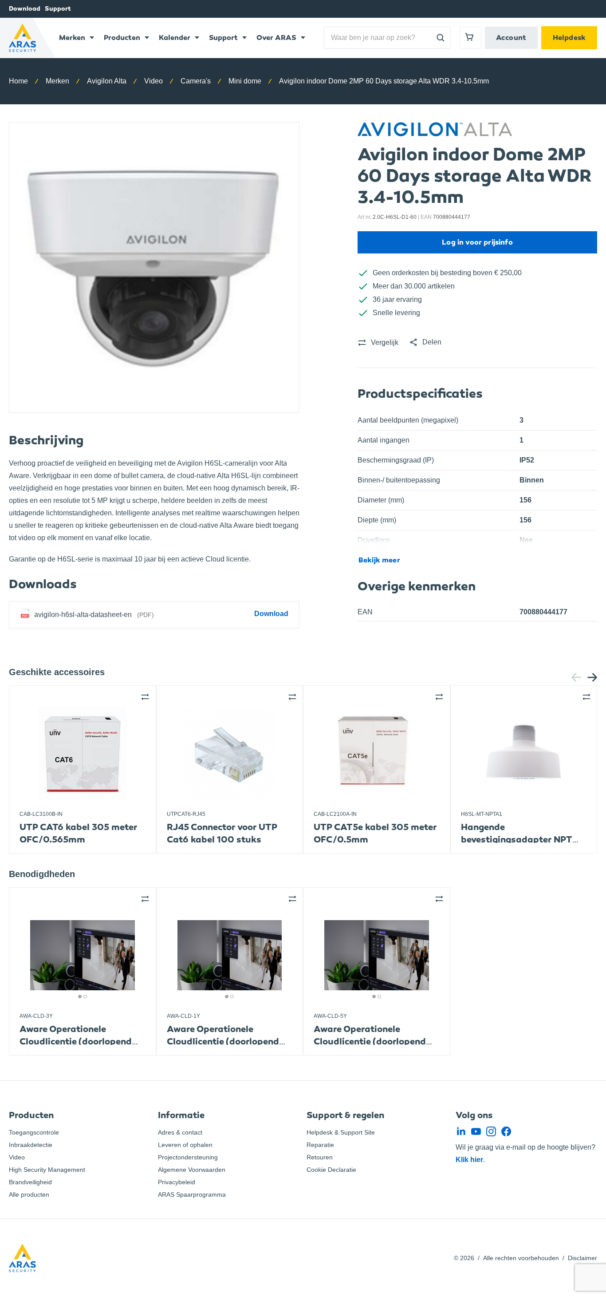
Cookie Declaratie (331, 1169)
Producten (122, 37)
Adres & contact (180, 1132)
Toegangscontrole (34, 1132)
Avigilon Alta (106, 81)
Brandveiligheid (30, 1182)
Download (24, 8)
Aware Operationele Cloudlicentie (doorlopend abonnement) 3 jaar (76, 1042)
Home (18, 81)
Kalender (174, 37)
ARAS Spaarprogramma (192, 1194)
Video (153, 81)
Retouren (320, 1157)
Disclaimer (582, 1257)
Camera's (196, 81)
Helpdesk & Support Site (341, 1132)
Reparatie (320, 1144)
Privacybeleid (176, 1182)
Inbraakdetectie (30, 1144)
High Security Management (47, 1169)
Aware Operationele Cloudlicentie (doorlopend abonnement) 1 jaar (223, 1042)
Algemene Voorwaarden (191, 1169)
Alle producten (29, 1194)
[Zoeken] (440, 37)
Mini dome (244, 81)
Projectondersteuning (188, 1157)
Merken (72, 37)
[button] (425, 342)
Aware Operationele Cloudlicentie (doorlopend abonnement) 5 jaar (370, 1042)
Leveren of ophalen (185, 1144)
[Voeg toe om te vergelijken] (145, 697)
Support (58, 8)
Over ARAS (276, 37)
